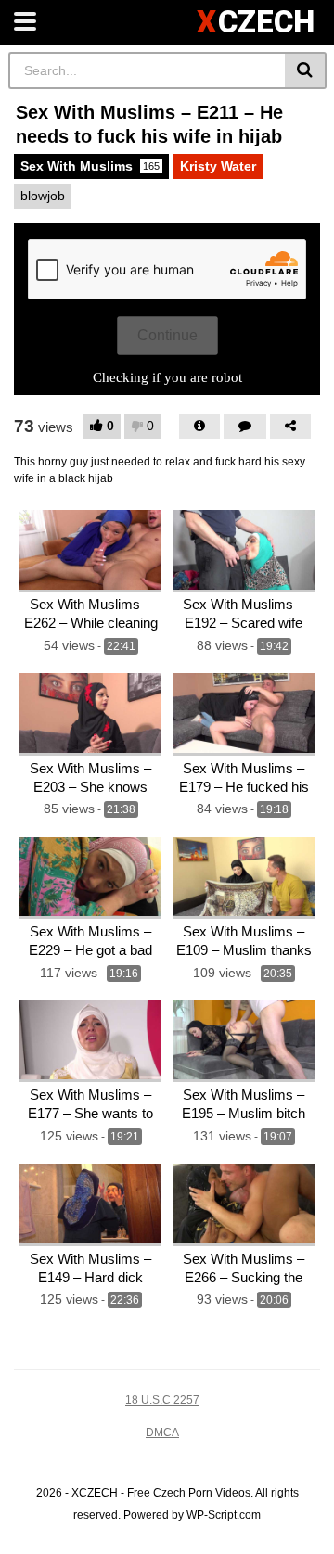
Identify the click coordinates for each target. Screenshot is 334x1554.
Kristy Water (218, 166)
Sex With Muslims (90, 166)
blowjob (42, 195)
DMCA (162, 1432)
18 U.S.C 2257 (162, 1400)
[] (306, 70)
